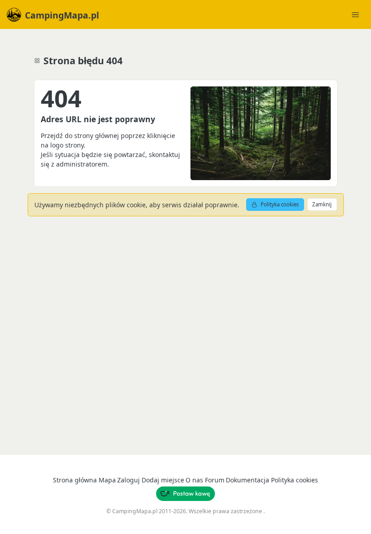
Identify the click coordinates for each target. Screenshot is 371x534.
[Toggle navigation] (355, 14)
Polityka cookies (280, 204)
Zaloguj (128, 480)
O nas (194, 480)
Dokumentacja (247, 480)
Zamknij (322, 204)
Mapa (107, 480)
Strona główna (75, 480)
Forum (214, 480)
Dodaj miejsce (163, 480)
